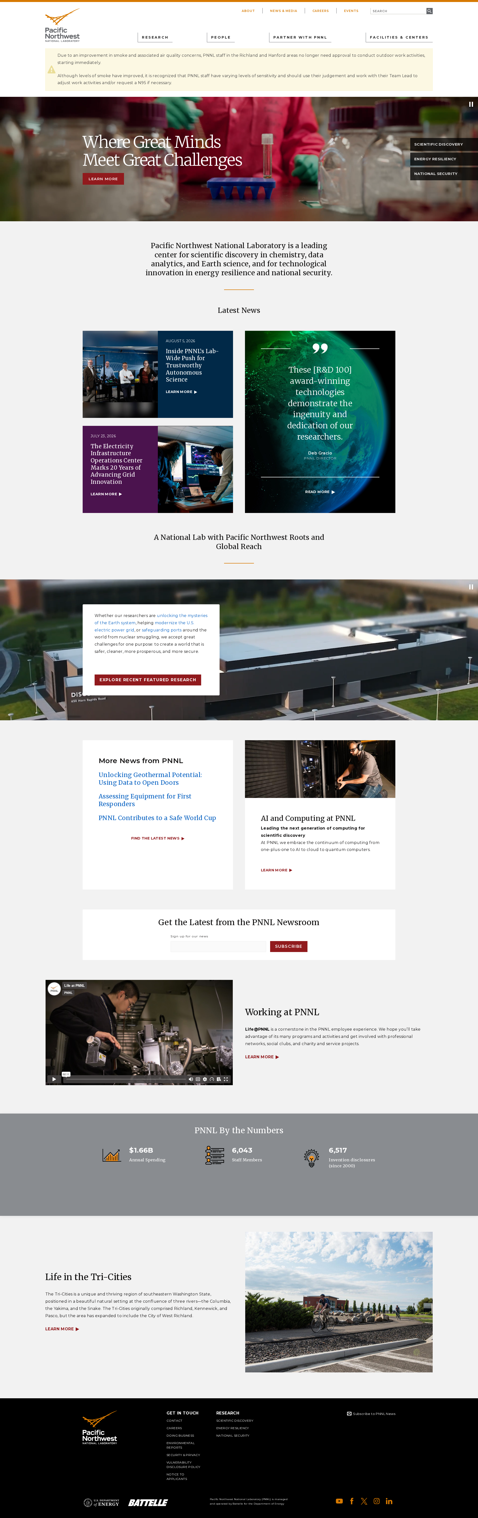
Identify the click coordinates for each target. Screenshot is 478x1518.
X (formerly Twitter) (364, 1501)
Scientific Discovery (234, 1420)
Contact (174, 1420)
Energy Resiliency (232, 1428)
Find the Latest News (155, 838)
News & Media (283, 11)
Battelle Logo (148, 1502)
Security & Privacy (183, 1455)
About (248, 11)
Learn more (103, 178)
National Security (232, 1435)
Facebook (352, 1501)
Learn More (259, 1057)
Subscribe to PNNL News (374, 1414)
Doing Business (180, 1435)
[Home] (62, 25)
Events (351, 11)
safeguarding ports (162, 630)
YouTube (339, 1501)
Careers (320, 11)
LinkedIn (389, 1501)
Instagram (377, 1501)
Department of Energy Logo (101, 1502)
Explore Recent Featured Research (148, 679)
